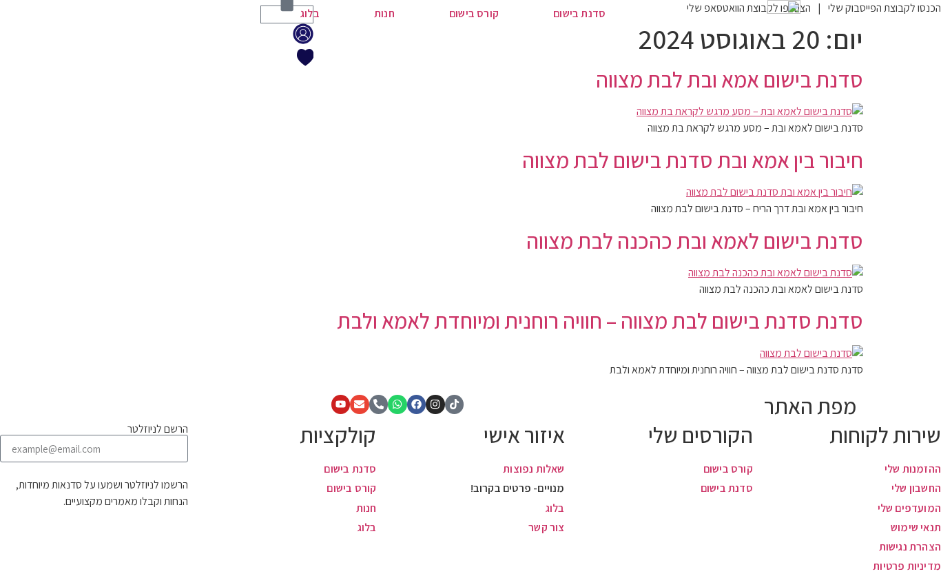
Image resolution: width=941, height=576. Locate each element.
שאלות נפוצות (533, 469)
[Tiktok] (454, 404)
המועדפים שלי (909, 508)
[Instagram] (435, 404)
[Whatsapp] (397, 404)
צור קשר (546, 527)
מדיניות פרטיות (907, 566)
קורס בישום (474, 13)
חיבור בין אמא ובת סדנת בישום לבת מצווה (692, 159)
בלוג (310, 13)
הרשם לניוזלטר (157, 429)
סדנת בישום (579, 13)
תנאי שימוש (916, 527)
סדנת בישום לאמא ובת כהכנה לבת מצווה (694, 240)
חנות (384, 13)
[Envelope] (359, 404)
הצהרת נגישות (910, 546)
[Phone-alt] (379, 404)
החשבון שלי (916, 488)
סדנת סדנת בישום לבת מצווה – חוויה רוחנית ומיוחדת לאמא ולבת (600, 320)
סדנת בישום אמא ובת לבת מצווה (729, 79)
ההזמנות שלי (913, 469)
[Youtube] (341, 404)
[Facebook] (416, 404)
